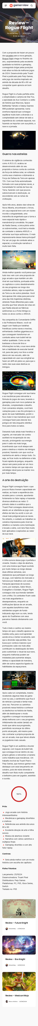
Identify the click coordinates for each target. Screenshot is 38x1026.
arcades (9, 56)
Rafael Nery (14, 33)
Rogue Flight (7, 58)
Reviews (19, 17)
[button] (6, 5)
